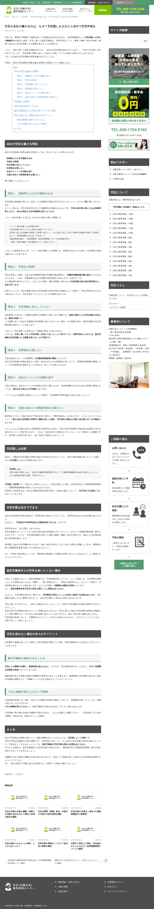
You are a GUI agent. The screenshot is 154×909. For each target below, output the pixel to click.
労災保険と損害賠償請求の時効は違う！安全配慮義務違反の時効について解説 (29, 861)
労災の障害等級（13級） (124, 218)
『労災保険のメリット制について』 (41, 242)
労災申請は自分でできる (26, 105)
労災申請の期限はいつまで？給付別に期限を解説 (53, 844)
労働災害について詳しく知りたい (127, 169)
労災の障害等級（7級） (123, 246)
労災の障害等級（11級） (124, 228)
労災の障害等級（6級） (123, 251)
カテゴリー (114, 303)
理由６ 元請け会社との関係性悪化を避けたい (37, 97)
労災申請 (25, 17)
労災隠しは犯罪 (21, 101)
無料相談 (103, 10)
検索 (145, 41)
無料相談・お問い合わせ (98, 2)
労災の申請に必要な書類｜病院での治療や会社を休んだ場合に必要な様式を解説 (20, 814)
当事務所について (123, 2)
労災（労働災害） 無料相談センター (34, 905)
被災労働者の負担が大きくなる (31, 119)
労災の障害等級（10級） (124, 232)
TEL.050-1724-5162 (130, 10)
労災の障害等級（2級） (123, 270)
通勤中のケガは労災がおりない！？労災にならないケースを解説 (76, 861)
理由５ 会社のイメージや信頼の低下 (34, 92)
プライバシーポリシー (117, 891)
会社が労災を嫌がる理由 (26, 71)
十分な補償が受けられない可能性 (32, 123)
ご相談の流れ (118, 178)
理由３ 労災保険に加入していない (32, 84)
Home (7, 17)
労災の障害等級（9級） (123, 237)
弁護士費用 (67, 9)
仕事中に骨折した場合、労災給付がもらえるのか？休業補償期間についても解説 (86, 846)
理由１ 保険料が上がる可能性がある (34, 75)
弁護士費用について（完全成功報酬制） (130, 174)
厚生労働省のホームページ (17, 531)
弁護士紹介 (50, 9)
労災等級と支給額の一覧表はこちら (129, 206)
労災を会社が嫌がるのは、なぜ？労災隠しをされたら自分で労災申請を (54, 17)
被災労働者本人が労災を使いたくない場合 (35, 110)
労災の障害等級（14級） (124, 214)
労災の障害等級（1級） (123, 275)
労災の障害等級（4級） (123, 261)
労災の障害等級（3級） (123, 265)
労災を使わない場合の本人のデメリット (34, 115)
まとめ (17, 128)
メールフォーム (121, 456)
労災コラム (85, 9)
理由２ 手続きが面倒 (27, 80)
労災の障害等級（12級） (124, 223)
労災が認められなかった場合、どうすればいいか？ (20, 844)
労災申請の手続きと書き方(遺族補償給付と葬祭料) (86, 812)
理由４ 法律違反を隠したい (30, 88)
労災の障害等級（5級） (123, 256)
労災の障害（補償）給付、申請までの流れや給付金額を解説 (53, 812)
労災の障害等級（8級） (123, 242)
